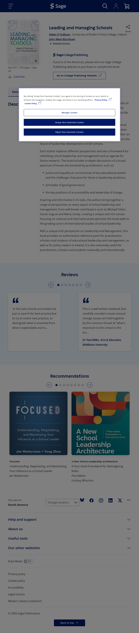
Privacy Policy (101, 99)
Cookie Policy (31, 103)
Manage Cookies (69, 112)
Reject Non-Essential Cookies (69, 132)
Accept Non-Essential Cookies (69, 122)
